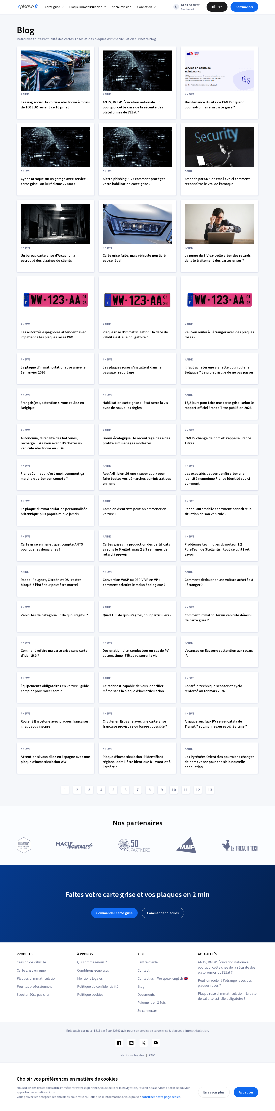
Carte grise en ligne (31, 970)
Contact (144, 970)
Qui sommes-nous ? (92, 962)
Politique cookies (90, 994)
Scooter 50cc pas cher (33, 994)
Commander (244, 7)
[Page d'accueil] (27, 7)
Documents (146, 994)
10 (174, 789)
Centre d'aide (148, 962)
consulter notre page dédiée (161, 1097)
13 (210, 789)
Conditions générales (93, 970)
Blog (141, 986)
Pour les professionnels (34, 986)
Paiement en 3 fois (152, 1002)
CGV (152, 1055)
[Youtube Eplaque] (156, 1043)
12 (198, 789)
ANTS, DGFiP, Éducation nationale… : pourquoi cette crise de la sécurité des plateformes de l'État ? (226, 967)
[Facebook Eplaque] (119, 1043)
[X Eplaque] (144, 1043)
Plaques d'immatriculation (37, 978)
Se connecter (147, 1010)
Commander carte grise (114, 913)
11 (186, 789)
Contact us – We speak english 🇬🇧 (163, 978)
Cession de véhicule (31, 962)
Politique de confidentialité (97, 986)
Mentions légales (90, 978)
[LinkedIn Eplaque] (131, 1043)
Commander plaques (163, 913)
